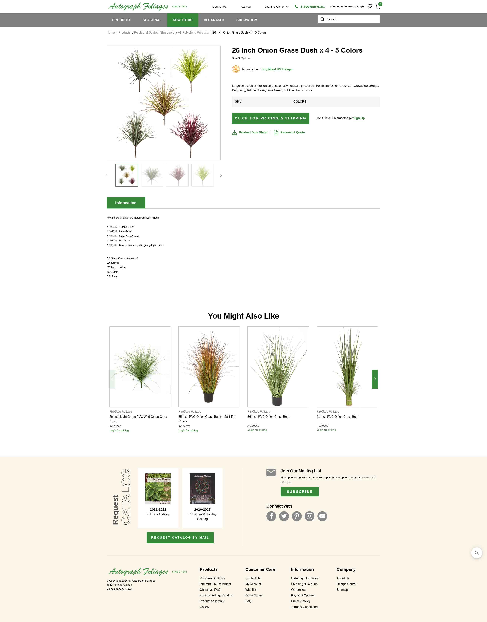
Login (361, 6)
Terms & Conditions (304, 606)
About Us (343, 578)
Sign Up (359, 118)
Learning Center (275, 6)
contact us (219, 6)
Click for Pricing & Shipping (270, 118)
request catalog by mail (180, 537)
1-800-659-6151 (312, 7)
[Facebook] (271, 516)
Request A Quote (292, 132)
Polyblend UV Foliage (277, 69)
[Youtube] (322, 516)
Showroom (247, 20)
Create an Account (342, 6)
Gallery (204, 606)
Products (121, 20)
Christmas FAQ (210, 589)
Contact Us (252, 578)
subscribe (300, 491)
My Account (253, 584)
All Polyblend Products (193, 32)
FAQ (248, 601)
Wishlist (250, 589)
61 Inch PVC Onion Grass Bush (338, 416)
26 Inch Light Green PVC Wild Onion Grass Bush (138, 419)
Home (111, 32)
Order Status (253, 595)
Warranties (298, 589)
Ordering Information (305, 578)
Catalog (246, 6)
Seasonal (152, 20)
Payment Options (302, 595)
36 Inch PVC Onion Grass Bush (268, 416)
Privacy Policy (300, 601)
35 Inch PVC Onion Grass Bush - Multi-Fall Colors (207, 419)
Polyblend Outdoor (212, 578)
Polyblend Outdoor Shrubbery (154, 32)
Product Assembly (212, 601)
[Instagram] (309, 516)
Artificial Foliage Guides (216, 595)
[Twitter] (284, 516)
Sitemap (342, 589)
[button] (476, 552)
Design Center (346, 584)
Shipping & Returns (304, 584)
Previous (106, 175)
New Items (183, 20)
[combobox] (349, 19)
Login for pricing (119, 430)
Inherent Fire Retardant (215, 584)
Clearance (214, 20)
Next (221, 175)
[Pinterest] (297, 516)
